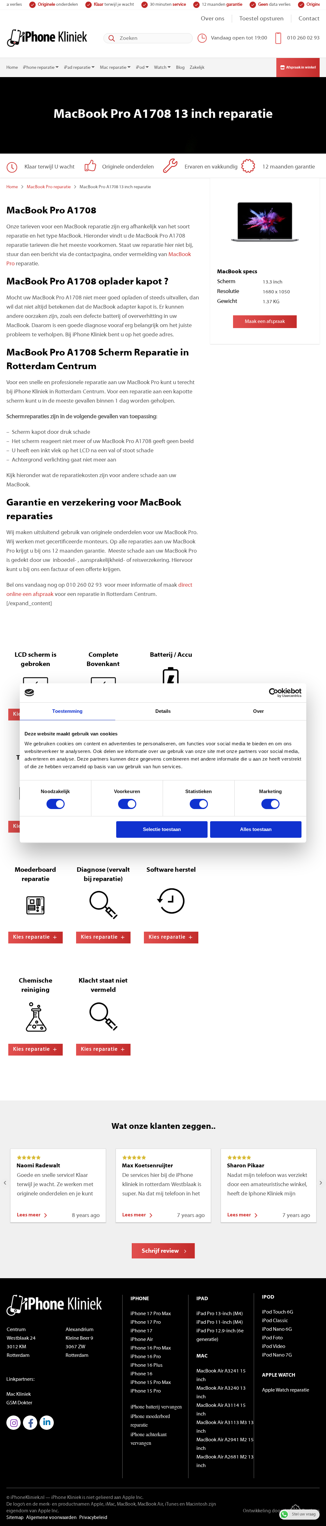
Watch (160, 67)
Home (12, 67)
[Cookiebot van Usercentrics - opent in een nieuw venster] (273, 693)
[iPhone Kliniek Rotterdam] (47, 38)
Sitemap (15, 1517)
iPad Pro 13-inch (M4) (219, 1313)
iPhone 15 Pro (146, 1391)
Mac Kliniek (18, 1394)
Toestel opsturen (261, 19)
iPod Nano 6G (277, 1329)
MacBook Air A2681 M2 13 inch (225, 1461)
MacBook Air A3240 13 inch (221, 1393)
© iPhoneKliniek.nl (25, 1497)
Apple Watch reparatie (285, 1390)
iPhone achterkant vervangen (149, 1438)
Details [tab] (163, 711)
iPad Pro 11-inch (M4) (219, 1322)
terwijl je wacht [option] (60, 4)
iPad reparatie (77, 67)
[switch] (127, 804)
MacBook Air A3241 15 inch (221, 1375)
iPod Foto (272, 1338)
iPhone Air (142, 1339)
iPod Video (273, 1346)
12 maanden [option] (168, 4)
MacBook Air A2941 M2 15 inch (225, 1444)
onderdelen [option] (272, 4)
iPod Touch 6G (277, 1312)
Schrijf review (160, 1251)
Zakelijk (197, 67)
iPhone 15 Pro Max (151, 1382)
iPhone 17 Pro (146, 1322)
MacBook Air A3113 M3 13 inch (225, 1427)
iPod (140, 67)
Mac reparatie (113, 67)
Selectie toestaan (162, 829)
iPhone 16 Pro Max (151, 1348)
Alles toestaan (256, 829)
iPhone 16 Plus (147, 1365)
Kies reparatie (31, 937)
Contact (309, 19)
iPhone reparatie (38, 67)
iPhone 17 (141, 1331)
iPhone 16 (141, 1374)
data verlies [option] (220, 4)
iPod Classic (275, 1320)
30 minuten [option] (114, 4)
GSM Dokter (19, 1403)
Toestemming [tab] (67, 711)
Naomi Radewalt (38, 1166)
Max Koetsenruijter (147, 1166)
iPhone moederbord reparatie (150, 1420)
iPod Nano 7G (277, 1355)
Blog (180, 67)
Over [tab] (258, 711)
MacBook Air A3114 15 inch (221, 1410)
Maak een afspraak (265, 321)
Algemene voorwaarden (51, 1517)
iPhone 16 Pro (146, 1356)
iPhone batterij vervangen (156, 1406)
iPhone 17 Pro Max (151, 1313)
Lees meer (28, 1215)
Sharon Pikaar (245, 1166)
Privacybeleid (93, 1517)
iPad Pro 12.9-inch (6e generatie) (220, 1335)
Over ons (212, 19)
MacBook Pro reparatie (49, 187)
